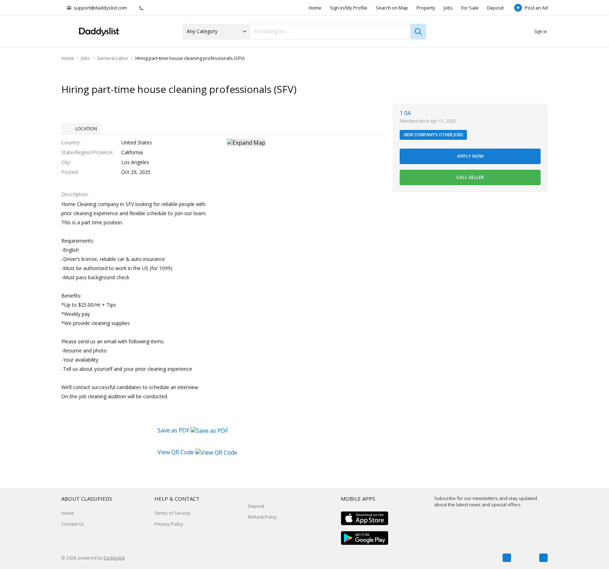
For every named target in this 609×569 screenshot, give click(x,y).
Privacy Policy (168, 524)
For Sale (470, 8)
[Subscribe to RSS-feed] (543, 558)
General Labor (112, 58)
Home (315, 8)
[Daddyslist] (98, 31)
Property (426, 8)
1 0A (405, 113)
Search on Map (392, 8)
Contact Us (72, 524)
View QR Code (176, 452)
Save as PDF (174, 430)
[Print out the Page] (527, 90)
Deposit (495, 8)
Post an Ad (536, 8)
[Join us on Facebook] (507, 558)
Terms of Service (172, 513)
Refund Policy (262, 517)
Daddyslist (114, 558)
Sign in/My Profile (348, 8)
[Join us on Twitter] (525, 558)
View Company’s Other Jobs (433, 135)
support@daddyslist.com (100, 8)
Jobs (448, 8)
